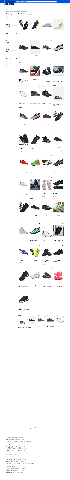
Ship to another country (8, 4)
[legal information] (30, 14)
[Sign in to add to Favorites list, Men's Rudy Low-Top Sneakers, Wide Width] (28, 63)
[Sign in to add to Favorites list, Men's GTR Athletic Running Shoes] (28, 155)
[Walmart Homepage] (2, 1)
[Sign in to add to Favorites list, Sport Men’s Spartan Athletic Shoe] (51, 223)
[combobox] (36, 1)
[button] (60, 1)
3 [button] (35, 427)
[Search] (56, 1)
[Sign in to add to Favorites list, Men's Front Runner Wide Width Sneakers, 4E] (51, 200)
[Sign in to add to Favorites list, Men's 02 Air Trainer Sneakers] (28, 109)
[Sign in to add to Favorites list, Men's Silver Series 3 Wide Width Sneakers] (51, 109)
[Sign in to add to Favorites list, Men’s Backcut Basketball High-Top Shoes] (51, 132)
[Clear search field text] (55, 1)
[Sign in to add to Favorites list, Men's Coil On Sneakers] (39, 200)
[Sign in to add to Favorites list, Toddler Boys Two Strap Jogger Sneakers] (28, 245)
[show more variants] (37, 55)
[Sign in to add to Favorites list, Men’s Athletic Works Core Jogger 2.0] (35, 316)
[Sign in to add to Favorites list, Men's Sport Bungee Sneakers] (62, 86)
